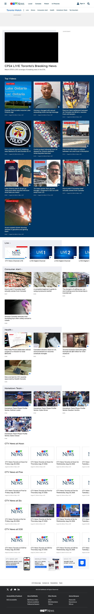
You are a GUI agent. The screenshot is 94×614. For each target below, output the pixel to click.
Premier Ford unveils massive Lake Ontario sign (17, 111)
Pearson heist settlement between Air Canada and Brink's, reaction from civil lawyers (75, 112)
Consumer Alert (42, 10)
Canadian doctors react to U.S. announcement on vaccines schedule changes (45, 351)
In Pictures (56, 4)
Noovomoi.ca (73, 602)
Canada (38, 4)
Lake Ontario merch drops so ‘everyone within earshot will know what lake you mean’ (17, 190)
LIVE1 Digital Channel (37, 261)
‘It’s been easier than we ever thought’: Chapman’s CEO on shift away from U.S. (46, 190)
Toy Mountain (73, 10)
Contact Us (45, 583)
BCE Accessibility (12, 599)
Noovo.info (72, 599)
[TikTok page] (11, 589)
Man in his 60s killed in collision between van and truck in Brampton (76, 150)
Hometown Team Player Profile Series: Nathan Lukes (16, 409)
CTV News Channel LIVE (14, 261)
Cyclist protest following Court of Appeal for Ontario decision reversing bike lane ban (45, 151)
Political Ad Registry (33, 604)
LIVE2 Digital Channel (62, 261)
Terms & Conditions (33, 602)
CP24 (49, 599)
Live (27, 10)
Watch (46, 4)
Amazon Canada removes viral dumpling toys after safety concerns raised (18, 318)
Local (30, 4)
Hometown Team (61, 10)
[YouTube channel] (15, 589)
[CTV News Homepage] (17, 4)
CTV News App (36, 583)
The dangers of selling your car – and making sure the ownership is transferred (75, 291)
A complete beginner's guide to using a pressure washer (45, 290)
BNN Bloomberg (53, 602)
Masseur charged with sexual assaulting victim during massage (46, 111)
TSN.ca (50, 604)
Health (52, 10)
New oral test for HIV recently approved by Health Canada (15, 378)
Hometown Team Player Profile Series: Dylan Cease (16, 435)
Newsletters (54, 583)
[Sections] (5, 4)
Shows (33, 10)
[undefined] (17, 457)
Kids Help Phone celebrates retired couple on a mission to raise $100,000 (18, 351)
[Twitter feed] (8, 589)
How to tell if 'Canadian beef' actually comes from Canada (73, 189)
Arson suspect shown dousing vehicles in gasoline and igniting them (16, 229)
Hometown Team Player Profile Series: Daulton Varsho (74, 409)
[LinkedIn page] (19, 589)
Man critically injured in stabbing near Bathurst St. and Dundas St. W (18, 150)
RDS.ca (71, 604)
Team (60, 583)
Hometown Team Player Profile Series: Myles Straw (45, 409)
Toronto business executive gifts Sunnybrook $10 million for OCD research (74, 351)
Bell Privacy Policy (32, 599)
